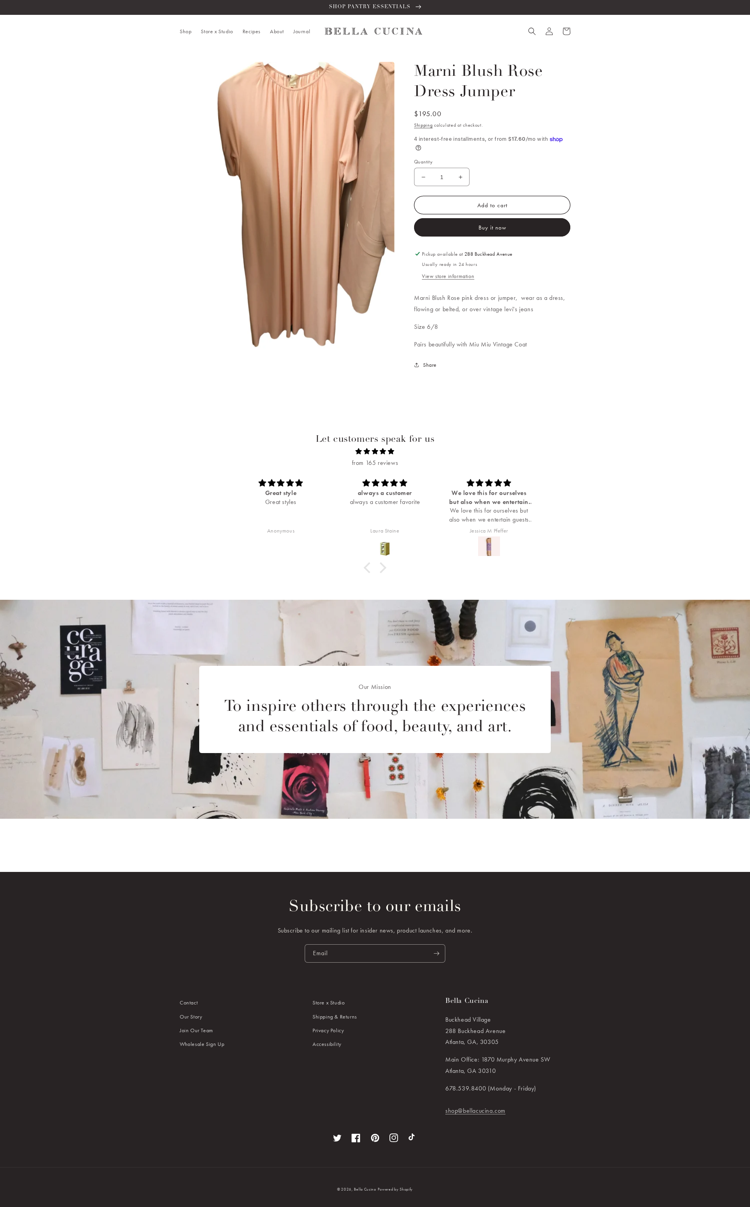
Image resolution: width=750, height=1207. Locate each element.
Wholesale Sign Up (202, 1043)
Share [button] (430, 364)
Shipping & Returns (334, 1016)
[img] (375, 451)
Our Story (191, 1016)
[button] (185, 31)
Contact (189, 1002)
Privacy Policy (328, 1030)
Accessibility (326, 1043)
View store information (448, 276)
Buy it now (492, 227)
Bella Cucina (365, 1189)
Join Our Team (196, 1030)
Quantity (423, 161)
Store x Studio (328, 1002)
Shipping (423, 125)
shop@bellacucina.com (475, 1111)
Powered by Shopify (395, 1189)
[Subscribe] (436, 953)
